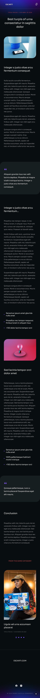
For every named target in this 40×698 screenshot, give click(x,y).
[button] (36, 4)
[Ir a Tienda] (36, 694)
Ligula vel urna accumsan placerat (17, 626)
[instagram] (21, 686)
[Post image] (20, 595)
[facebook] (16, 686)
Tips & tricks (13, 12)
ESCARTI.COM (20, 661)
